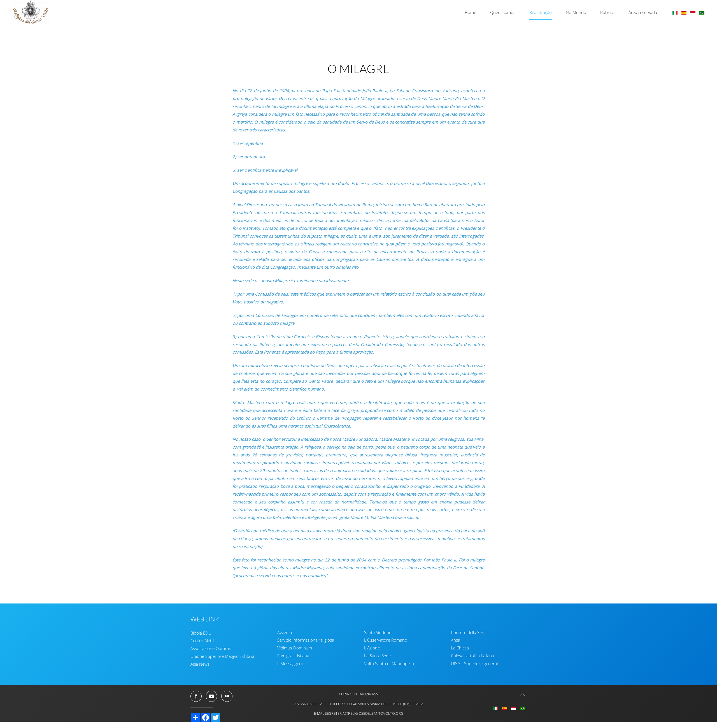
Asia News (199, 664)
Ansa (455, 640)
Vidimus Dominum (294, 648)
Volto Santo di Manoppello (389, 664)
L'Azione (372, 648)
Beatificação (540, 12)
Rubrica (607, 12)
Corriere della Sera (468, 632)
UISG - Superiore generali (475, 664)
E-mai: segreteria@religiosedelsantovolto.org (358, 713)
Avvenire (285, 632)
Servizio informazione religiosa (305, 640)
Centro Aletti (202, 641)
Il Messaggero (290, 664)
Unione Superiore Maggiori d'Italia (222, 656)
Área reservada (642, 12)
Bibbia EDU (200, 633)
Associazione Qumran (210, 648)
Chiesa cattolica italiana (472, 656)
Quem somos (502, 12)
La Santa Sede (377, 656)
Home (470, 12)
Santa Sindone (377, 632)
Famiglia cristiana (293, 656)
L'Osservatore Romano (385, 640)
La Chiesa (460, 648)
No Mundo (576, 12)
